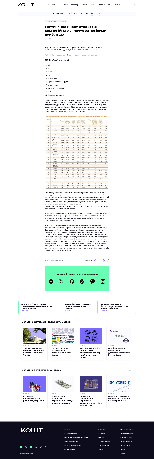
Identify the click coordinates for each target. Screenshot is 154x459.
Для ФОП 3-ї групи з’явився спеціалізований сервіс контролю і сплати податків (37, 306)
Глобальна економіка (127, 433)
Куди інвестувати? (126, 437)
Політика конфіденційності (73, 445)
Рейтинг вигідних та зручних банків (76, 437)
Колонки (118, 5)
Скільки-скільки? (69, 449)
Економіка (64, 5)
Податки (123, 449)
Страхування (62, 21)
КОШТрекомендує (70, 433)
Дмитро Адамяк (57, 260)
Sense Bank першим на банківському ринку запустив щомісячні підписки (114, 306)
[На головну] (32, 430)
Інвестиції (75, 5)
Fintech (122, 453)
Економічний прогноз (127, 429)
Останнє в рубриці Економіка (41, 370)
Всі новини (52, 5)
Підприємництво (105, 5)
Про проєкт (68, 429)
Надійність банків (51, 21)
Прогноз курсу (125, 445)
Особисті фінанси (88, 5)
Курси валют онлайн (71, 441)
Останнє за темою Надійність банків (46, 322)
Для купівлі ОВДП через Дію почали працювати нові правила (78, 306)
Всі (130, 322)
